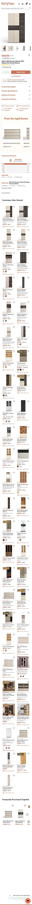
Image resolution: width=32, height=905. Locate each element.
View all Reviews (6, 193)
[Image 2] (17, 48)
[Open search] (29, 7)
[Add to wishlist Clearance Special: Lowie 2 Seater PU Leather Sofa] (14, 207)
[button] (4, 272)
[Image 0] (4, 48)
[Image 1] (11, 48)
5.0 (9, 64)
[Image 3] (24, 48)
